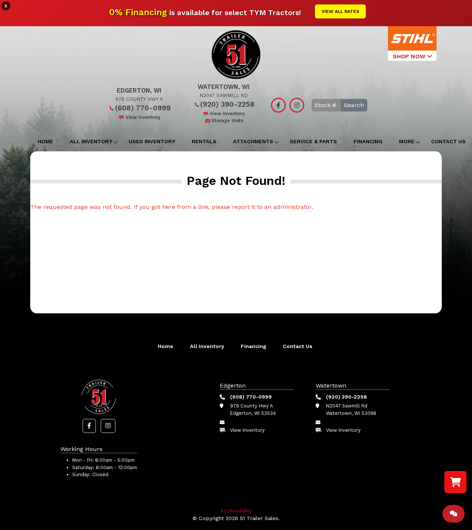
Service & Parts (313, 141)
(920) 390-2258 (227, 104)
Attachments (253, 141)
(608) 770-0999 (143, 108)
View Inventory (142, 117)
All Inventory (91, 141)
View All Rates (340, 11)
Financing (368, 141)
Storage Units (227, 120)
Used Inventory (152, 141)
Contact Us (297, 346)
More (406, 141)
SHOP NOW (410, 56)
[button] (89, 426)
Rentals (204, 141)
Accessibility (236, 510)
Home (45, 141)
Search (354, 105)
